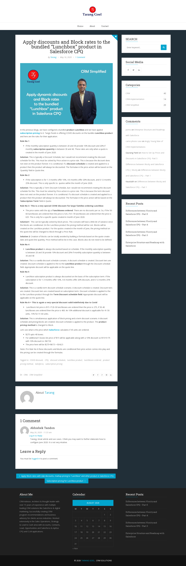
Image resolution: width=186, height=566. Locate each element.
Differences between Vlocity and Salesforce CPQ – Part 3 (141, 234)
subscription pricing (30, 133)
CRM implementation (135, 99)
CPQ (46, 360)
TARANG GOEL (88, 560)
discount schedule (57, 360)
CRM (26, 374)
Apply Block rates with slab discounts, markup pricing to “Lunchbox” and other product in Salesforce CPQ (67, 476)
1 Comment (80, 57)
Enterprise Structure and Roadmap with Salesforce (145, 244)
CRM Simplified (35, 374)
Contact (105, 26)
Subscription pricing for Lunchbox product (65, 481)
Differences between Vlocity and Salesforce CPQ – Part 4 (141, 223)
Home (80, 26)
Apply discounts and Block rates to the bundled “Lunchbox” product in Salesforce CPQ (66, 46)
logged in (36, 458)
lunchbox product (74, 360)
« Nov (75, 548)
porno (128, 129)
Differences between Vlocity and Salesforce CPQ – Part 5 (141, 212)
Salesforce (54, 330)
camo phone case (133, 141)
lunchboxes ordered (92, 360)
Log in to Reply (35, 435)
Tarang (53, 57)
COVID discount (36, 360)
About (92, 26)
